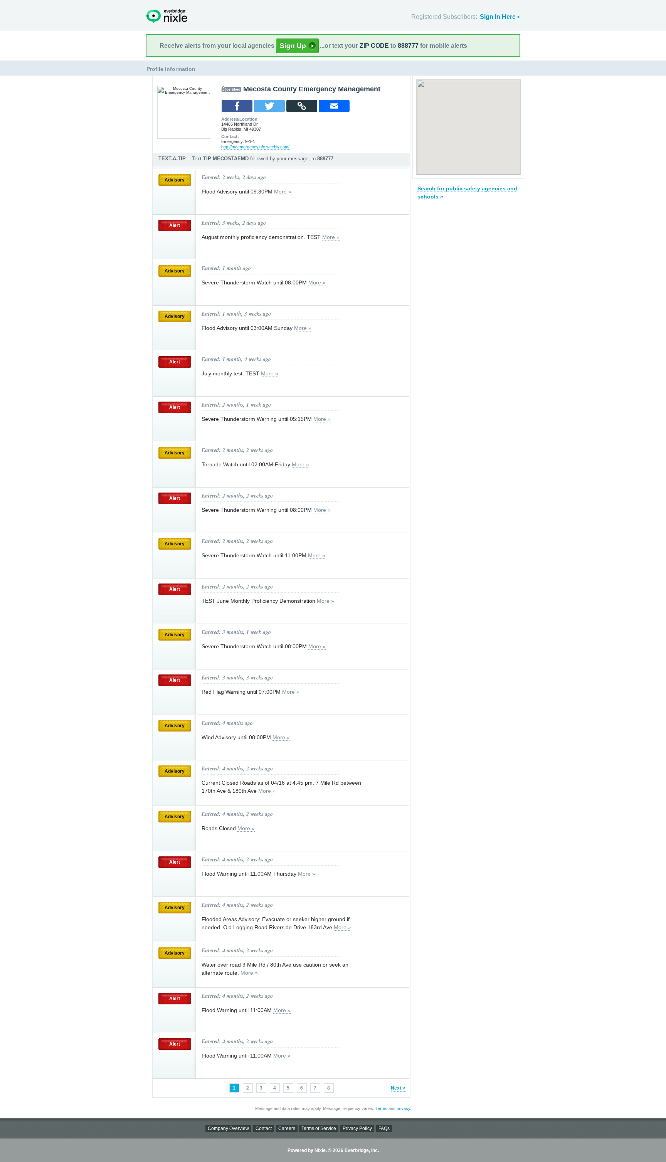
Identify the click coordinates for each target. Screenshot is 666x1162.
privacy (403, 1108)
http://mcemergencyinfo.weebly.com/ (255, 147)
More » (282, 191)
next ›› (398, 1088)
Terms (381, 1108)
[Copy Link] (301, 106)
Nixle (166, 16)
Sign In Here (498, 16)
